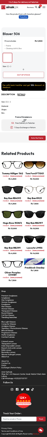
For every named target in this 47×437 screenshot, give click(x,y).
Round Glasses (7, 313)
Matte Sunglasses (8, 335)
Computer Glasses (8, 324)
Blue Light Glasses (8, 322)
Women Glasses (7, 308)
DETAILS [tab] (21, 94)
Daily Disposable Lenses (10, 346)
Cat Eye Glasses (7, 315)
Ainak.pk (36, 434)
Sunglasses (5, 298)
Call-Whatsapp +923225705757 (14, 378)
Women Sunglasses (9, 302)
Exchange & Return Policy (11, 367)
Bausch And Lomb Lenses (11, 348)
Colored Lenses (7, 341)
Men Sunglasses (7, 300)
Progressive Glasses (9, 332)
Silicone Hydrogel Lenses (11, 354)
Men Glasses (6, 306)
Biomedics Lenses (8, 352)
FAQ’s (3, 365)
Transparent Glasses (9, 311)
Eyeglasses (5, 304)
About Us (5, 361)
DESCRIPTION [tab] (8, 94)
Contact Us (5, 363)
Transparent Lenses (9, 343)
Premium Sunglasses (9, 295)
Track (41, 419)
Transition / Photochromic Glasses (14, 328)
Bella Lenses (6, 350)
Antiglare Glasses (8, 326)
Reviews (30, 7)
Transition (23, 17)
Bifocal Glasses (7, 330)
